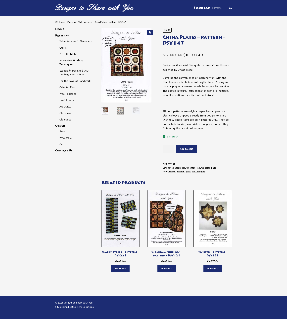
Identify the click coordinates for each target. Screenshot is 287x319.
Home (62, 21)
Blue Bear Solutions (82, 307)
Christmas (65, 113)
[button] (150, 32)
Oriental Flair (193, 167)
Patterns (71, 21)
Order (60, 126)
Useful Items (66, 100)
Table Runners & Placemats (75, 41)
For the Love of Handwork (75, 81)
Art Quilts (65, 106)
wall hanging (198, 171)
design (171, 171)
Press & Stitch (67, 54)
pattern (181, 171)
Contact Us (63, 150)
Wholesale (65, 137)
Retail (62, 131)
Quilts (62, 47)
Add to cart (186, 148)
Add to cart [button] (120, 268)
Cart (61, 144)
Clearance (180, 167)
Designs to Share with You (94, 7)
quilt (188, 171)
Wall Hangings (85, 21)
